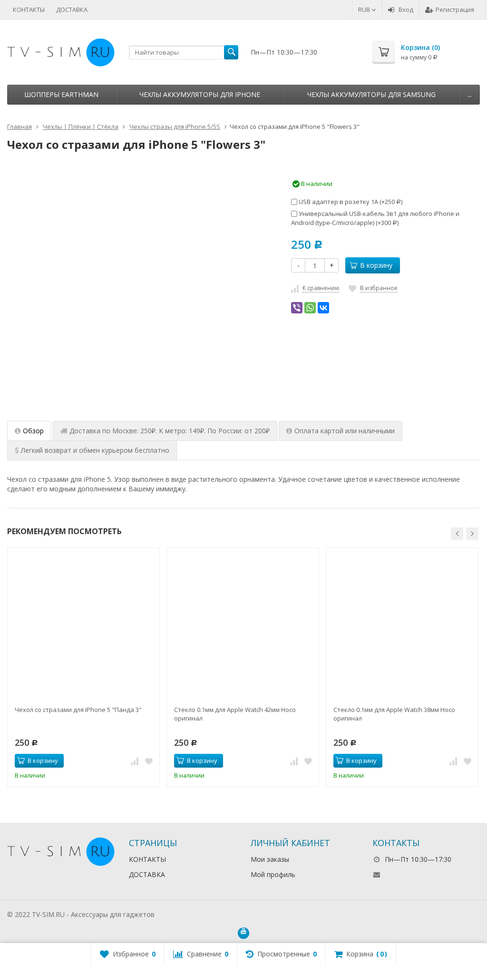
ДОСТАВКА (72, 9)
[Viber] (296, 307)
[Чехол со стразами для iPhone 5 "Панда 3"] (83, 624)
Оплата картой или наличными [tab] (344, 430)
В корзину (376, 265)
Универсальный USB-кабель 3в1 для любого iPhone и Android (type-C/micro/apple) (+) (375, 218)
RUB (364, 9)
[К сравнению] (134, 761)
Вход (406, 9)
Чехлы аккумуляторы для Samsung (371, 94)
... (470, 94)
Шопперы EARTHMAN (61, 94)
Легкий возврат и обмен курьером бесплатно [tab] (95, 450)
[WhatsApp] (310, 307)
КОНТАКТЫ (29, 9)
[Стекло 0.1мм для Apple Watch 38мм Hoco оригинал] (402, 624)
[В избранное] (149, 761)
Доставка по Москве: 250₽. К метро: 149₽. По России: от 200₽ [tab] (169, 430)
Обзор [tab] (33, 430)
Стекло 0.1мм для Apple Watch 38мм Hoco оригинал (394, 713)
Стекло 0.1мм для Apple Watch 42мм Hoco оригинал (235, 713)
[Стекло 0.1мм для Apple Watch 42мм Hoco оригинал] (243, 624)
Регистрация (455, 9)
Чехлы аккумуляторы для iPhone (199, 94)
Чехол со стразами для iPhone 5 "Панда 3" (78, 709)
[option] (110, 366)
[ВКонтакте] (323, 307)
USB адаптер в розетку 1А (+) (349, 201)
